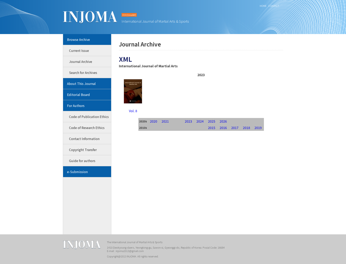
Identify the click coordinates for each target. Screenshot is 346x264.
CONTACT (273, 5)
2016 (223, 127)
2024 (200, 121)
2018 (246, 127)
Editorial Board (78, 94)
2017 (234, 127)
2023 (188, 121)
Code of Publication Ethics (89, 116)
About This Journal (81, 83)
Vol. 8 (133, 110)
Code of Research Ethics (87, 127)
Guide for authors (82, 160)
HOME (263, 5)
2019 (258, 127)
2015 (211, 127)
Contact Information (84, 138)
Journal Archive (80, 61)
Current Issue (79, 50)
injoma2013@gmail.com (130, 251)
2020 (153, 121)
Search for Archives (83, 72)
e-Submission (77, 171)
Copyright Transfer (83, 149)
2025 (211, 121)
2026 (223, 121)
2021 (165, 121)
